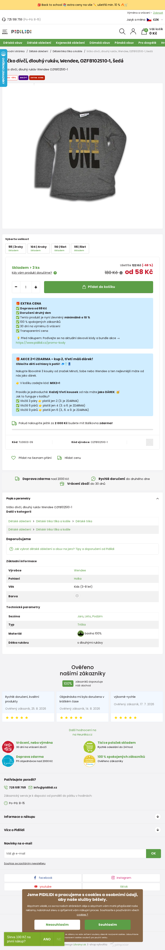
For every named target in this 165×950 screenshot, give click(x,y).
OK (153, 853)
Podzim (97, 616)
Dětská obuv (12, 43)
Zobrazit (158, 12)
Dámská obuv (100, 43)
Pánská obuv (124, 43)
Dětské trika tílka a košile (67, 51)
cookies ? (82, 914)
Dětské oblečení (39, 43)
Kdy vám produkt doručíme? (32, 273)
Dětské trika (84, 521)
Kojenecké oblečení (70, 43)
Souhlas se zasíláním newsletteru (24, 863)
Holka (77, 579)
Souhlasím (107, 924)
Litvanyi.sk (79, 944)
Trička (81, 625)
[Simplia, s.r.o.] (119, 944)
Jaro (80, 616)
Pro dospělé (147, 43)
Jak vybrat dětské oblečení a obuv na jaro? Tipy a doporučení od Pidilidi (64, 549)
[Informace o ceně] (121, 272)
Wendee (80, 570)
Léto (88, 616)
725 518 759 (14, 19)
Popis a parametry (18, 498)
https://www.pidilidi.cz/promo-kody (40, 343)
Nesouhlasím (57, 924)
